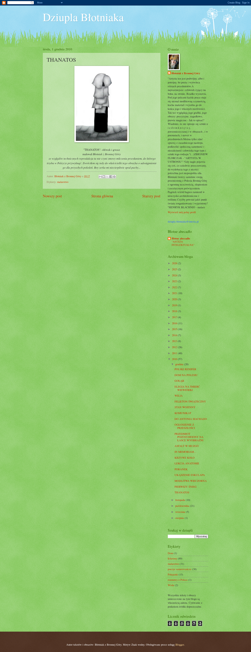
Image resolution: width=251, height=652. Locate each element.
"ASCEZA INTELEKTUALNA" (183, 243)
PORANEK (181, 469)
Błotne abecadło (181, 238)
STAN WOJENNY (185, 407)
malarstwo (62, 182)
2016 (175, 323)
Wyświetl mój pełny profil (182, 212)
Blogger (179, 644)
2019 (175, 305)
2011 (175, 353)
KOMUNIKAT (183, 413)
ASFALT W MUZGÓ (187, 446)
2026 (175, 263)
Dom (170, 553)
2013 (175, 341)
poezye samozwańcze (179, 569)
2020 (175, 299)
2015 (175, 329)
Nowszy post (52, 195)
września (180, 512)
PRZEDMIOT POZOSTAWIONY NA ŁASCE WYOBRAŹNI (189, 437)
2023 (175, 281)
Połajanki (173, 574)
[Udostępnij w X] (107, 176)
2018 (175, 311)
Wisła (171, 585)
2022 (175, 287)
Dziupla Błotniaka (83, 17)
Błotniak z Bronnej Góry (185, 73)
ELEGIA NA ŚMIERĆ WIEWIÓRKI (187, 388)
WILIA (179, 395)
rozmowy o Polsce (178, 579)
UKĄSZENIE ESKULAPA (190, 475)
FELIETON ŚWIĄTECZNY (190, 401)
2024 (175, 275)
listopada (180, 500)
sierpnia (180, 518)
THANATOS (182, 492)
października (182, 505)
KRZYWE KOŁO (185, 457)
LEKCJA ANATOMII (187, 463)
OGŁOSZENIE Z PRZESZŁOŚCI (185, 426)
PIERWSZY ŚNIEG (186, 486)
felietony (172, 558)
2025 (175, 269)
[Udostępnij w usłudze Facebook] (111, 176)
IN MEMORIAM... (185, 452)
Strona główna (102, 195)
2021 (175, 293)
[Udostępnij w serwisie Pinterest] (114, 176)
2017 (175, 317)
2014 (175, 335)
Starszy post (151, 195)
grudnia (179, 364)
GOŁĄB (179, 380)
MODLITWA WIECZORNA (191, 481)
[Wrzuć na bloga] (104, 176)
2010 (175, 359)
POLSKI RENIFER (185, 369)
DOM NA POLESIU (186, 375)
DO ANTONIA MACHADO (191, 419)
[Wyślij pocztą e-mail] (100, 176)
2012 (175, 347)
